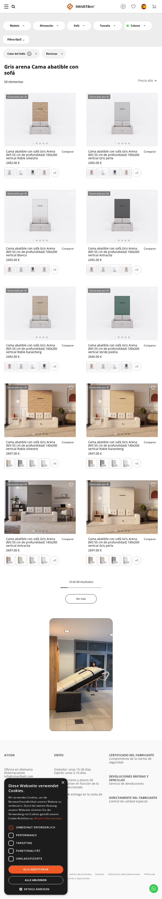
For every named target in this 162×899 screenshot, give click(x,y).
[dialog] (36, 836)
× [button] (62, 782)
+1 (55, 173)
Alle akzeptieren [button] (35, 869)
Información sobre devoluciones (124, 874)
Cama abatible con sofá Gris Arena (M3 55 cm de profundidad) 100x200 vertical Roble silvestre (31, 154)
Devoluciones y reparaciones (75, 878)
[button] (35, 889)
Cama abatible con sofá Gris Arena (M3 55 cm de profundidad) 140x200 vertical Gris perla (113, 542)
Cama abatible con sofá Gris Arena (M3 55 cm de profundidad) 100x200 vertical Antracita (113, 251)
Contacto (100, 874)
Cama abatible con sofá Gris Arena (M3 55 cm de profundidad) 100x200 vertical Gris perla (113, 154)
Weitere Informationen (48, 818)
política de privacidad (80, 874)
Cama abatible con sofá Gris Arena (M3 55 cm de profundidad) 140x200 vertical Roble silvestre (31, 445)
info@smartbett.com (18, 776)
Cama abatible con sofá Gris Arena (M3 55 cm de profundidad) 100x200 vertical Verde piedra (113, 348)
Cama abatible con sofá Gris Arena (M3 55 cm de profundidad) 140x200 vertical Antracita (31, 542)
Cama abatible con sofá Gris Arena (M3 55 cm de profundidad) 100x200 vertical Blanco (31, 251)
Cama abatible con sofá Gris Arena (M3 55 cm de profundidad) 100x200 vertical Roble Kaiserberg (31, 348)
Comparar (68, 151)
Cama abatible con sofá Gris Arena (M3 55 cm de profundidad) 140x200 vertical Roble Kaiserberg (113, 445)
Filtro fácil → (16, 39)
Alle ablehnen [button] (36, 880)
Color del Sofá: (16, 53)
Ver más (81, 599)
